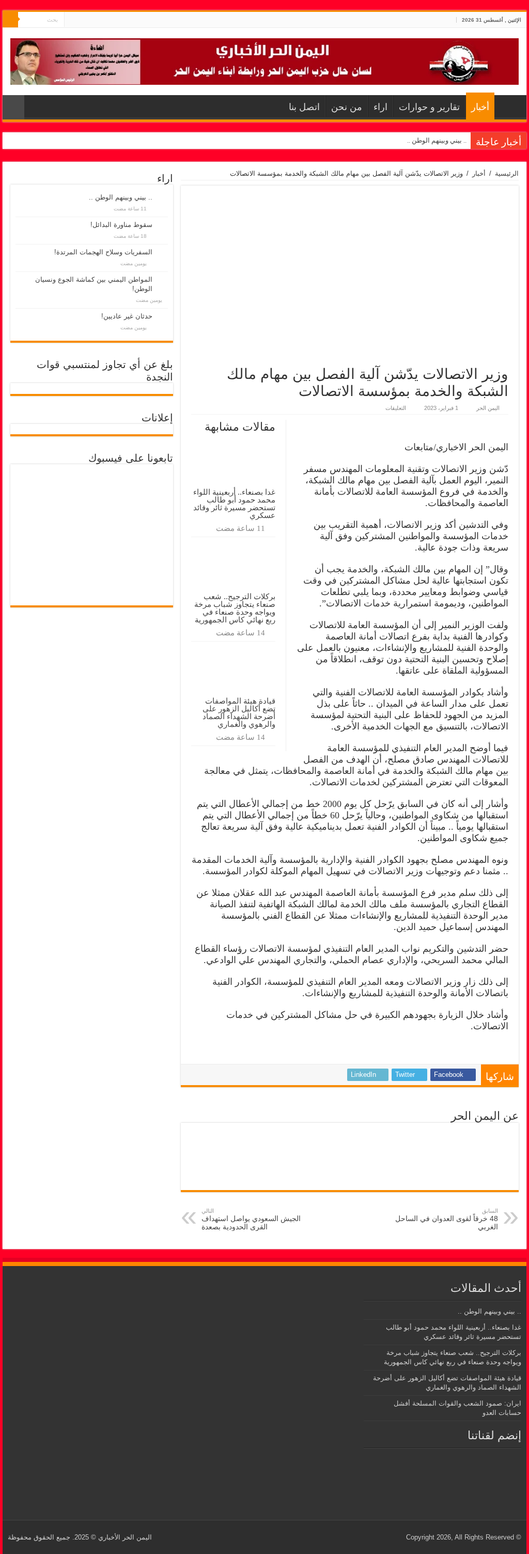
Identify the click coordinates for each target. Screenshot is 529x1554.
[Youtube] (72, 20)
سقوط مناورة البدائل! (121, 224)
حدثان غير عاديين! (126, 316)
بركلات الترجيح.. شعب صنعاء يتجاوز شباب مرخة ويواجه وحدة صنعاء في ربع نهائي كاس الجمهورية (234, 608)
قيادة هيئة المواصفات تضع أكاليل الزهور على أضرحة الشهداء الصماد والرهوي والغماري (239, 712)
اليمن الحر (488, 408)
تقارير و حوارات (429, 107)
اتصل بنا (304, 107)
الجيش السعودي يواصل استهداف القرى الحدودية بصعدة (251, 1219)
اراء (380, 107)
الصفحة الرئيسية (507, 106)
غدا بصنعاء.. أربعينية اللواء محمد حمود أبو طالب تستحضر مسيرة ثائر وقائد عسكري (234, 503)
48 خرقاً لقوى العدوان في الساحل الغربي (446, 1219)
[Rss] (92, 20)
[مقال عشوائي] (13, 107)
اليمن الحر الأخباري (125, 1537)
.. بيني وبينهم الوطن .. (436, 140)
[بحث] (10, 19)
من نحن (346, 107)
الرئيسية (507, 173)
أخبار (480, 107)
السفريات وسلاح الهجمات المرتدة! (103, 252)
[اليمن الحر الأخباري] (264, 59)
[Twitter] (82, 20)
